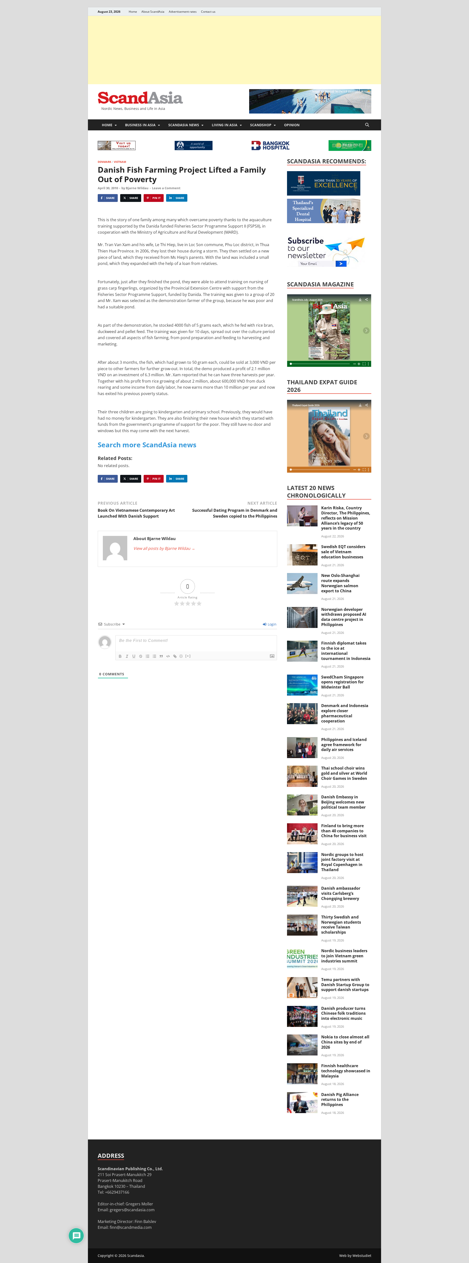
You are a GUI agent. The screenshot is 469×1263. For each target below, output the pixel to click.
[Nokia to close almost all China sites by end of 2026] (302, 1037)
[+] (188, 656)
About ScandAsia (152, 12)
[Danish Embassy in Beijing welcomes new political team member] (302, 797)
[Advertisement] (234, 50)
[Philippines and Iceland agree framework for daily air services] (302, 740)
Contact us (208, 12)
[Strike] (140, 656)
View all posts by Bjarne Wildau (164, 548)
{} (181, 656)
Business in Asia (140, 125)
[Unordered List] (154, 656)
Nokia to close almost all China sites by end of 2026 (345, 1042)
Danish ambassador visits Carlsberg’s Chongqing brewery (340, 893)
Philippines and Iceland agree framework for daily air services (344, 744)
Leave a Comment (166, 188)
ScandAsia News (183, 125)
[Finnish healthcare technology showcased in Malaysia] (302, 1066)
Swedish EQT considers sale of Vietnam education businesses (343, 552)
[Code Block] (168, 656)
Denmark (104, 162)
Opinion (291, 125)
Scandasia (135, 1255)
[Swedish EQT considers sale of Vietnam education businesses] (302, 547)
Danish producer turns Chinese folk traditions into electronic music (343, 1013)
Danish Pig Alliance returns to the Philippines (340, 1099)
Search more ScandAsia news (147, 444)
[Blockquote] (161, 656)
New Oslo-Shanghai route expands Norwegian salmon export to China (340, 583)
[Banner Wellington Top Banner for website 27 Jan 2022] (117, 148)
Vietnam (120, 162)
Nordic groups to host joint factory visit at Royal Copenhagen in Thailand (342, 862)
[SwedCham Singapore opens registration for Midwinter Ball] (302, 677)
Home (133, 12)
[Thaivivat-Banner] (350, 149)
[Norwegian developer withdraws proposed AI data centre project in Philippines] (302, 610)
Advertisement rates (183, 12)
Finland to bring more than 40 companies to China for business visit (344, 831)
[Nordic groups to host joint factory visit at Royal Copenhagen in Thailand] (302, 855)
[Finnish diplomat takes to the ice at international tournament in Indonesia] (302, 643)
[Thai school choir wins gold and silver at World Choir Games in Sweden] (302, 768)
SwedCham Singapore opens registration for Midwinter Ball (342, 682)
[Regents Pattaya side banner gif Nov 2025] (323, 194)
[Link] (174, 656)
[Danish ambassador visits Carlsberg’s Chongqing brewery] (302, 888)
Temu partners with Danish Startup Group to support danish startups (345, 984)
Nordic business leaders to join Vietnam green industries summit (344, 956)
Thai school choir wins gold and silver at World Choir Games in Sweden (344, 773)
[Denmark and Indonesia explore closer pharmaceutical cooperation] (302, 706)
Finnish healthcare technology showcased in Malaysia (345, 1071)
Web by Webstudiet (355, 1255)
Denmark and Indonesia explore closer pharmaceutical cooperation (344, 713)
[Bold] (120, 656)
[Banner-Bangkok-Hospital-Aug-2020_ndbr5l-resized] (270, 148)
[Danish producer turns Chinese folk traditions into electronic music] (302, 1009)
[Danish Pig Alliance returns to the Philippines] (302, 1095)
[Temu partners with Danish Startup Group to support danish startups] (302, 980)
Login (272, 624)
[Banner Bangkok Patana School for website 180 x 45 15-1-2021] (194, 148)
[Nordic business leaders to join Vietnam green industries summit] (302, 951)
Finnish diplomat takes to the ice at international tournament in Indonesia (346, 650)
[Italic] (127, 656)
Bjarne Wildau (137, 188)
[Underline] (133, 656)
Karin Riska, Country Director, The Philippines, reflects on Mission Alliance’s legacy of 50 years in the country (345, 518)
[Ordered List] (147, 656)
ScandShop (260, 125)
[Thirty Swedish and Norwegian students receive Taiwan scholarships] (302, 917)
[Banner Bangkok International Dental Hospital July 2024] (323, 221)
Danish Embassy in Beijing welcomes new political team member (343, 802)
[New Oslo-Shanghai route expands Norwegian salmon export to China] (302, 576)
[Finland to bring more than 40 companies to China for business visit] (302, 826)
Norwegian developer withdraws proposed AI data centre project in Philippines (343, 617)
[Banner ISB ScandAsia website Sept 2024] (310, 112)
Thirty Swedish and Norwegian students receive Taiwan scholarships (341, 924)
